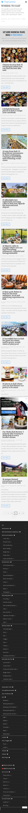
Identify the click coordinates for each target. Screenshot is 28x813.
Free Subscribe (8, 412)
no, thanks (8, 414)
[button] (10, 400)
